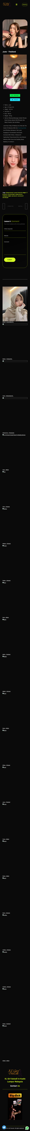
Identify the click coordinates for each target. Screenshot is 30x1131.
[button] (5, 72)
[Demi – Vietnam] (15, 895)
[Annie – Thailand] (15, 1005)
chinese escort (10, 192)
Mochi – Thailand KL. (7, 359)
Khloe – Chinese (6, 765)
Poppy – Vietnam (6, 580)
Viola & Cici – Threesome (8, 432)
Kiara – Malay (6, 728)
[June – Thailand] (15, 784)
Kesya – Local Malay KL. (8, 322)
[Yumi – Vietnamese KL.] (15, 377)
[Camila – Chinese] (15, 968)
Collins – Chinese (7, 949)
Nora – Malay (6, 617)
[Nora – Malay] (15, 599)
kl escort (5, 194)
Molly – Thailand (6, 654)
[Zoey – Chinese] (15, 488)
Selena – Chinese (7, 543)
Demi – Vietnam (6, 913)
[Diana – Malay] (15, 858)
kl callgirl (23, 192)
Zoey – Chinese (6, 506)
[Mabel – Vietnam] (15, 673)
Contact (15, 1086)
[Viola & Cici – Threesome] (15, 414)
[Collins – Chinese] (15, 931)
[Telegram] (4, 1127)
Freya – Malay (6, 839)
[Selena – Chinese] (15, 525)
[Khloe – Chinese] (15, 747)
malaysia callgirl (7, 196)
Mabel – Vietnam (6, 691)
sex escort (14, 196)
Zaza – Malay (6, 469)
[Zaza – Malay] (15, 451)
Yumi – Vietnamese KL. (8, 395)
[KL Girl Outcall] (7, 4)
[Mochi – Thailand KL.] (15, 341)
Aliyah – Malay (6, 1060)
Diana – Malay (6, 876)
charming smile (22, 128)
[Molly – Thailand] (15, 636)
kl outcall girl (11, 194)
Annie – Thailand (6, 1023)
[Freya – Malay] (15, 821)
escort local (17, 192)
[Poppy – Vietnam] (15, 562)
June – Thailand (6, 802)
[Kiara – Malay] (15, 710)
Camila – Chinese (7, 986)
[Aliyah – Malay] (15, 1042)
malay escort (18, 194)
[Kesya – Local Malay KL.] (15, 304)
